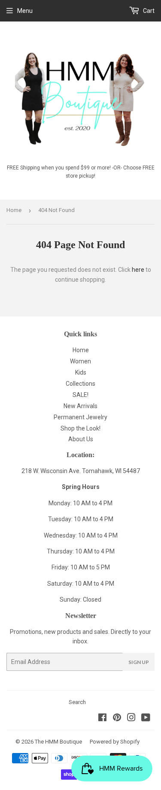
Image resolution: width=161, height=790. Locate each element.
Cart (148, 10)
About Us (80, 439)
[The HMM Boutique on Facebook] (102, 718)
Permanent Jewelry (80, 417)
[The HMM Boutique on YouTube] (145, 718)
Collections (80, 383)
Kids (80, 372)
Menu (25, 10)
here (138, 269)
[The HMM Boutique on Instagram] (131, 718)
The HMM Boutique (58, 741)
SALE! (80, 394)
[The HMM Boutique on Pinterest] (117, 718)
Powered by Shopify (115, 741)
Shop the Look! (80, 428)
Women (80, 361)
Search (77, 702)
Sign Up (138, 662)
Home (13, 210)
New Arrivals (80, 406)
